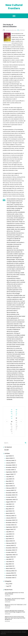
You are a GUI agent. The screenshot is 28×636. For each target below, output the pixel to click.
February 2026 (10, 460)
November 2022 (10, 550)
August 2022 (9, 557)
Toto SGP (6, 449)
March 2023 (9, 541)
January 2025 (10, 490)
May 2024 (9, 508)
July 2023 (8, 531)
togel (7, 586)
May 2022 (8, 564)
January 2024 (10, 518)
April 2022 (9, 566)
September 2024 (10, 499)
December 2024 (10, 492)
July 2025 (8, 476)
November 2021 (10, 577)
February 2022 (10, 570)
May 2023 (8, 536)
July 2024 (8, 504)
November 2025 (10, 467)
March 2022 (9, 568)
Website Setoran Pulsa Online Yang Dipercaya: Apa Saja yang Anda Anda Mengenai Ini (15, 618)
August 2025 (9, 474)
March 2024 (9, 513)
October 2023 (10, 525)
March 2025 (9, 485)
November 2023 (10, 522)
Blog (7, 583)
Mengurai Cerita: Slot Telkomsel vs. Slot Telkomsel (15, 605)
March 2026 (9, 458)
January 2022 (10, 573)
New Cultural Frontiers (14, 6)
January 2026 (10, 463)
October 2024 (10, 497)
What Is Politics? (16, 419)
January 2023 (10, 545)
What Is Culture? (11, 423)
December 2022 (10, 548)
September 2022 (10, 554)
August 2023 (9, 529)
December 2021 (10, 575)
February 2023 (10, 543)
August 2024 (9, 502)
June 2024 (9, 506)
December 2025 (10, 465)
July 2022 (8, 559)
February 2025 (10, 488)
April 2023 (9, 538)
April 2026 (9, 456)
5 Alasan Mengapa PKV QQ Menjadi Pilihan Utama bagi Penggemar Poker (15, 611)
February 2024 (10, 515)
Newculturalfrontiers (12, 30)
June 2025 (9, 479)
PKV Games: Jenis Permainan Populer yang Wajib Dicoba (15, 599)
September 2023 (10, 527)
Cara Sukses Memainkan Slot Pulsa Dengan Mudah (14, 593)
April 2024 (9, 511)
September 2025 (10, 472)
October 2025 (10, 469)
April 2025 (9, 483)
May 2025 (8, 481)
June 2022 (9, 561)
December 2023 (10, 520)
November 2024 (10, 495)
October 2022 (10, 552)
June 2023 (9, 534)
